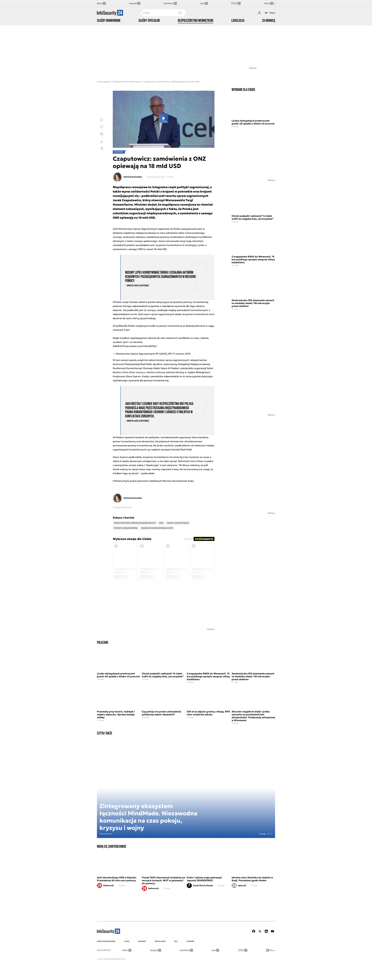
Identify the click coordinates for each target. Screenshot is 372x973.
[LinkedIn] (266, 931)
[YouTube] (272, 931)
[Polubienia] (101, 119)
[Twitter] (260, 931)
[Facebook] (253, 931)
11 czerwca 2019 (181, 353)
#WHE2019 (119, 346)
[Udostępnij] (101, 148)
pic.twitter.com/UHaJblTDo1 (141, 346)
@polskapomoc (138, 338)
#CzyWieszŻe (120, 325)
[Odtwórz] (163, 119)
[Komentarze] (101, 126)
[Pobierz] (101, 141)
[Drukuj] (101, 134)
